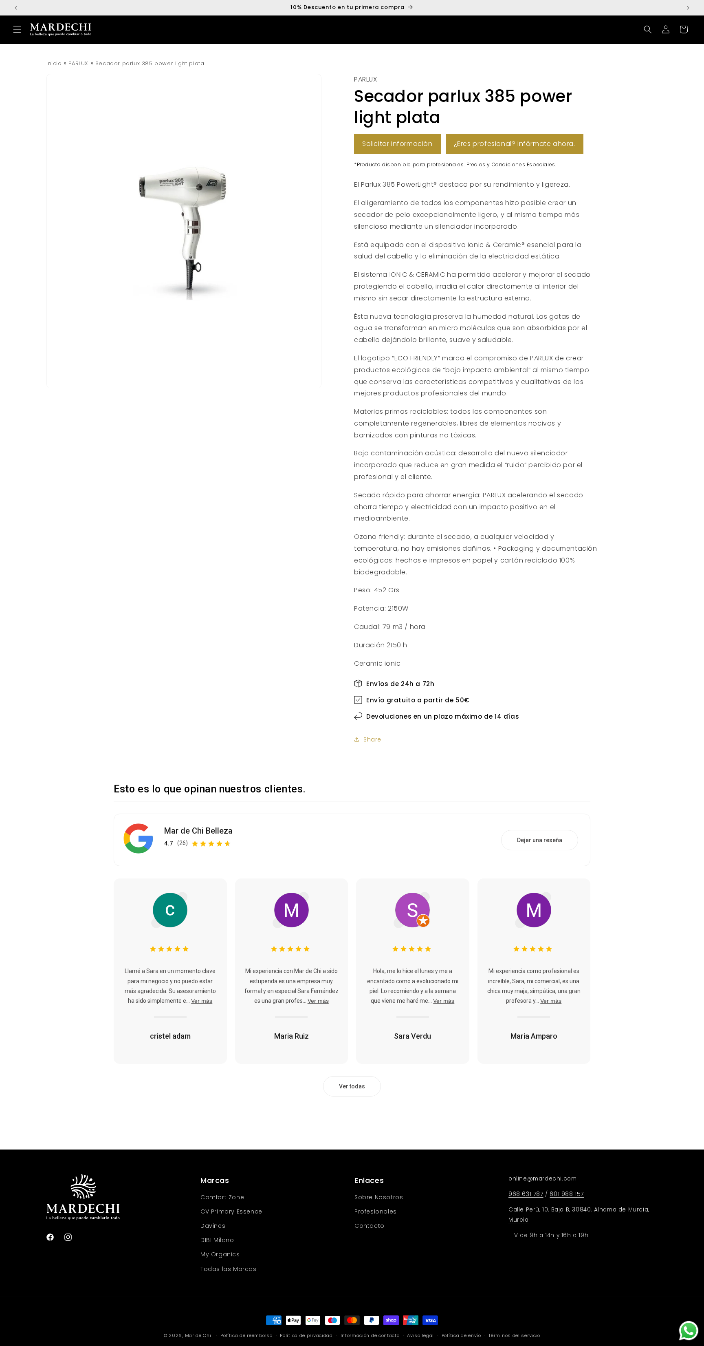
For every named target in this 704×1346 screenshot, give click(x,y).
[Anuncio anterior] (16, 7)
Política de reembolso (246, 1335)
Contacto (369, 1226)
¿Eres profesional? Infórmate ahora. (514, 143)
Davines (212, 1226)
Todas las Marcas (228, 1269)
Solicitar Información (397, 143)
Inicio (54, 63)
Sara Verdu (412, 1036)
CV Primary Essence (231, 1211)
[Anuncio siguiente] (688, 7)
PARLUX (78, 63)
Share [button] (372, 739)
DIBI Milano (217, 1240)
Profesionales (375, 1211)
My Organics (220, 1254)
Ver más (201, 1000)
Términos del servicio (514, 1335)
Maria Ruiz (291, 1036)
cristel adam (170, 1036)
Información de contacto (370, 1335)
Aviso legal (420, 1335)
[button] (17, 29)
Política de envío (461, 1335)
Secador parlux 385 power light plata (150, 63)
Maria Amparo (533, 1036)
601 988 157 (567, 1194)
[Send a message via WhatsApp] (689, 1331)
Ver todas (352, 1086)
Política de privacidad (306, 1335)
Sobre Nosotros (378, 1197)
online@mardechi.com (542, 1179)
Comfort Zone (222, 1197)
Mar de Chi (198, 1335)
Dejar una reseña (539, 840)
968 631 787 (525, 1194)
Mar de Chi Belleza (198, 831)
